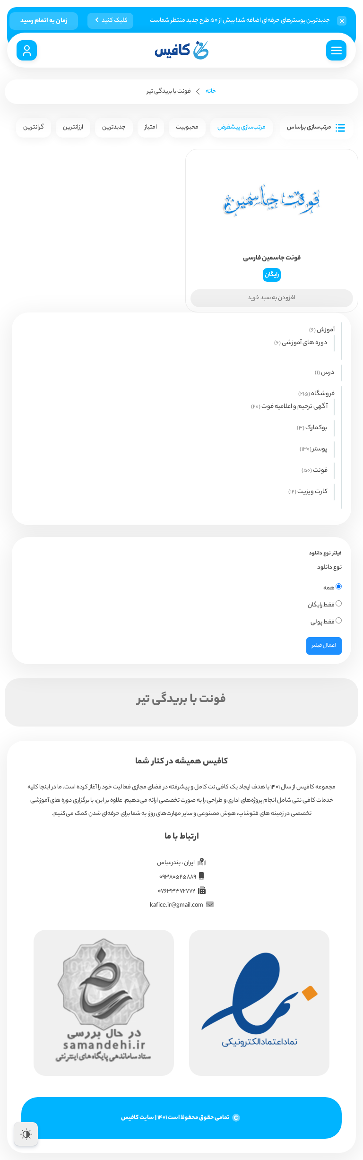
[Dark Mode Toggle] (26, 1134)
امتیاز (151, 127)
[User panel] (27, 50)
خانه (211, 91)
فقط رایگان (322, 605)
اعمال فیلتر (324, 645)
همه (329, 588)
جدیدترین (114, 127)
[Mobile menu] (336, 50)
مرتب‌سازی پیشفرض (241, 127)
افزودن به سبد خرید (271, 298)
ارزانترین (73, 127)
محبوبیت (187, 127)
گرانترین (33, 127)
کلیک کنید (115, 21)
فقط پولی (323, 622)
